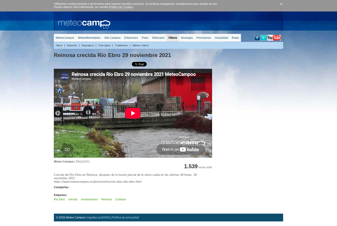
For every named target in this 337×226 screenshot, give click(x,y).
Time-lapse (104, 45)
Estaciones (131, 37)
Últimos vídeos (140, 45)
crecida (72, 199)
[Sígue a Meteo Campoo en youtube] (274, 39)
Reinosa (106, 199)
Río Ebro (59, 199)
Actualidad (221, 37)
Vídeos (172, 37)
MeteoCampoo (65, 37)
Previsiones (203, 37)
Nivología (187, 37)
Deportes (72, 45)
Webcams (158, 37)
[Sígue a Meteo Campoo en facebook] (257, 39)
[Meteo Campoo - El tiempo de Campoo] (84, 28)
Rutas (235, 37)
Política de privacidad (125, 217)
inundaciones (89, 199)
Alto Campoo (112, 37)
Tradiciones (121, 45)
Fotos (145, 37)
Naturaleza (88, 45)
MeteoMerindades (89, 37)
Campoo (120, 199)
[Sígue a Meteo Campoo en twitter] (264, 39)
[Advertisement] (199, 21)
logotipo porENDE (98, 217)
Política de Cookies (121, 7)
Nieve (59, 45)
